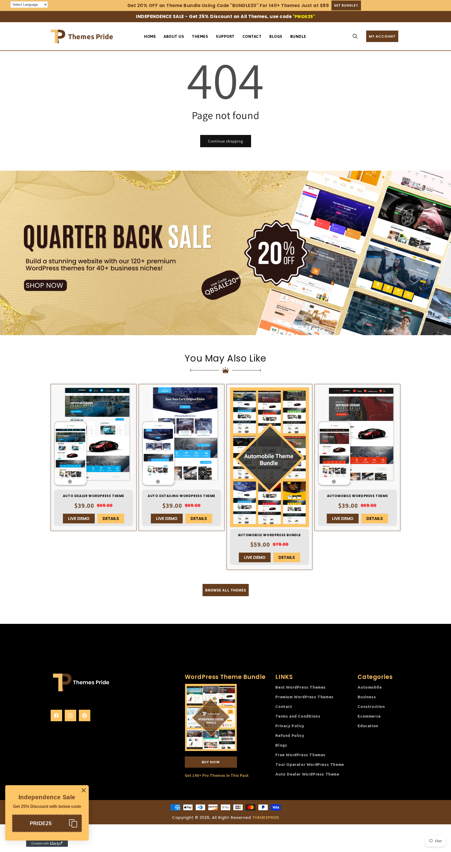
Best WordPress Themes (300, 687)
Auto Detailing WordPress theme (181, 496)
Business (367, 696)
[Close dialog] (83, 790)
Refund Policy (289, 735)
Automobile (370, 687)
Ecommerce (369, 716)
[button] (355, 36)
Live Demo (79, 519)
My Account (382, 36)
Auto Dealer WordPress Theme (93, 496)
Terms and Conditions (297, 716)
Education (368, 725)
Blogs (281, 745)
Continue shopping (225, 141)
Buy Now (211, 761)
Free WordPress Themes (300, 754)
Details (111, 519)
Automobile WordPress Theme (357, 496)
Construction (371, 706)
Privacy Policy (289, 725)
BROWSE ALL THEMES (225, 589)
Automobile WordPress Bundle (269, 535)
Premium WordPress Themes (304, 696)
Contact (283, 706)
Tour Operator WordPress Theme (309, 764)
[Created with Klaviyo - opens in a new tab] (47, 844)
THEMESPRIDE (265, 817)
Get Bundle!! (346, 5)
